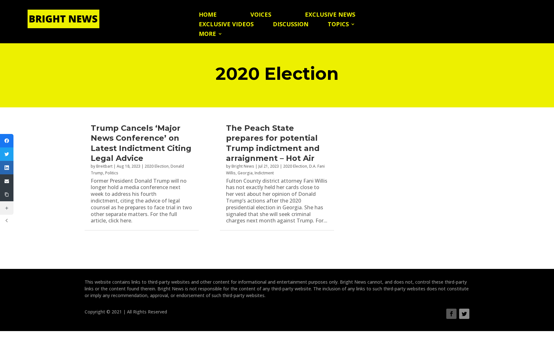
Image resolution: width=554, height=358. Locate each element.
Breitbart (104, 166)
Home (208, 15)
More (207, 34)
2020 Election (157, 166)
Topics (338, 25)
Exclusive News (330, 15)
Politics (111, 173)
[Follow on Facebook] (451, 314)
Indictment (264, 173)
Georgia (245, 173)
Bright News (242, 166)
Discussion (290, 25)
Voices (260, 15)
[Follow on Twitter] (464, 314)
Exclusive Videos (226, 25)
